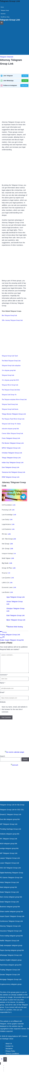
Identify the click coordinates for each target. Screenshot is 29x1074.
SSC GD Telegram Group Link (10, 868)
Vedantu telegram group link (9, 834)
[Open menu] (1, 23)
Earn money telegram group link (11, 897)
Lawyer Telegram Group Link (10, 858)
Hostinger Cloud (7, 1039)
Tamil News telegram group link (10, 965)
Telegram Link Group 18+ (9, 394)
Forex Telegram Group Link (11, 438)
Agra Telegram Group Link (15, 597)
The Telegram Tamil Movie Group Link (13, 419)
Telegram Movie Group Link (10, 385)
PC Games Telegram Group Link (11, 877)
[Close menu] (0, 1063)
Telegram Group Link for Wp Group (12, 805)
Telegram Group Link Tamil (10, 356)
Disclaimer (9, 1048)
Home (2, 7)
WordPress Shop (5, 17)
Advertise (3, 13)
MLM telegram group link (8, 843)
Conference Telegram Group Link (11, 921)
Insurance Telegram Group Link (11, 931)
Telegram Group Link (8, 375)
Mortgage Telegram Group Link (10, 979)
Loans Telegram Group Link (9, 863)
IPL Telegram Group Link (8, 839)
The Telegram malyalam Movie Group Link (14, 399)
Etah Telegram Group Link (15, 615)
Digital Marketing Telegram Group (11, 873)
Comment (4, 675)
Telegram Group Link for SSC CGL (12, 809)
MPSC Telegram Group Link (11, 448)
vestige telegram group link (9, 848)
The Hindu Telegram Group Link (11, 361)
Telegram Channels (6, 57)
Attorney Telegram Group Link (10, 926)
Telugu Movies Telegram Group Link (14, 414)
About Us (9, 1043)
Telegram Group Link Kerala (10, 409)
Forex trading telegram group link (11, 936)
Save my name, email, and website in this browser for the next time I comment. (14, 709)
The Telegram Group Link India (11, 390)
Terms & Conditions (12, 1053)
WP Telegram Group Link (8, 824)
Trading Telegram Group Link (10, 633)
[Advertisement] (14, 40)
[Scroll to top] (1, 1059)
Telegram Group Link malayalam (11, 365)
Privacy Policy (10, 1051)
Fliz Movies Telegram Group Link (13, 443)
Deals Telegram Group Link (9, 892)
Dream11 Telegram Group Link (10, 814)
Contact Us (9, 1046)
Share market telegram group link (11, 911)
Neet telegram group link (8, 887)
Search (2, 756)
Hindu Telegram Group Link (9, 882)
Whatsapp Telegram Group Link (11, 955)
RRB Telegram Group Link (10, 477)
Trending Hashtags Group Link (10, 829)
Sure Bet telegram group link (10, 819)
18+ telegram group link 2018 (10, 380)
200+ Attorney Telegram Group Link (12, 320)
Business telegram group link (10, 906)
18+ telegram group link (9, 370)
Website (3, 702)
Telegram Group (5, 10)
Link (14, 505)
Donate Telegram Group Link (10, 974)
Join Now (25, 75)
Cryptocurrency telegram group (10, 984)
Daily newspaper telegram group (11, 945)
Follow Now (24, 85)
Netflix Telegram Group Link (9, 940)
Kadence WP (16, 1036)
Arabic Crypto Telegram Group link (12, 639)
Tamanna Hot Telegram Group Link (14, 472)
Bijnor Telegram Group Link (15, 620)
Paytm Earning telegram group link (12, 950)
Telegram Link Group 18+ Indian (11, 424)
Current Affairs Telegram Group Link (12, 433)
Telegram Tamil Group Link (10, 404)
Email (2, 692)
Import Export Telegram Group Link (12, 916)
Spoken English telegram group (10, 960)
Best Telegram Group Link (9, 315)
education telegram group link (10, 428)
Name (2, 683)
